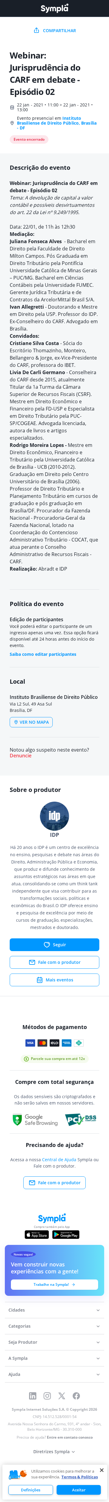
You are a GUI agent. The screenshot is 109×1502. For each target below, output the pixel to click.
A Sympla (18, 1358)
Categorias (19, 1326)
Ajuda (14, 1374)
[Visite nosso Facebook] (76, 1396)
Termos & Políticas (79, 1477)
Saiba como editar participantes (43, 654)
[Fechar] (101, 1470)
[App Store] (37, 1234)
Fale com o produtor (59, 962)
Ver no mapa (34, 722)
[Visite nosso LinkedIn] (32, 1396)
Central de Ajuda (59, 1159)
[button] (18, 1475)
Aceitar (79, 1490)
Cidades (16, 1310)
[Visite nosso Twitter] (61, 1396)
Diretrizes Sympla (51, 1451)
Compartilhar (59, 30)
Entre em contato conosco (70, 1437)
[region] (54, 1482)
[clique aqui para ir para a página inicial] (54, 8)
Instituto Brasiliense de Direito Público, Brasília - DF (57, 123)
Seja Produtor (22, 1342)
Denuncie (20, 756)
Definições (30, 1490)
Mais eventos (59, 980)
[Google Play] (65, 1234)
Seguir (59, 944)
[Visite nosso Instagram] (47, 1396)
